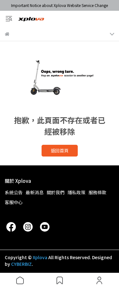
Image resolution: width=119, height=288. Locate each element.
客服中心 (14, 202)
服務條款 (97, 192)
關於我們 (55, 192)
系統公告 (14, 192)
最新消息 (34, 192)
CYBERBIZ (21, 264)
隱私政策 (76, 192)
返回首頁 (60, 150)
